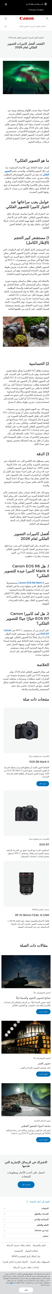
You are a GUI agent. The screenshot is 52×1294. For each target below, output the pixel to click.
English (40, 10)
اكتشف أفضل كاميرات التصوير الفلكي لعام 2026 (26, 38)
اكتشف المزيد (43, 1012)
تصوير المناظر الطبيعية (42, 1121)
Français (32, 10)
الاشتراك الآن (26, 1185)
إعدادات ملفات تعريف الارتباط (26, 1267)
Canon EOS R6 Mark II (31, 582)
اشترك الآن (42, 784)
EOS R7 (44, 844)
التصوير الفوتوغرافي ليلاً (42, 993)
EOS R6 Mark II (39, 761)
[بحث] (47, 18)
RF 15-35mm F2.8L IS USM (32, 915)
